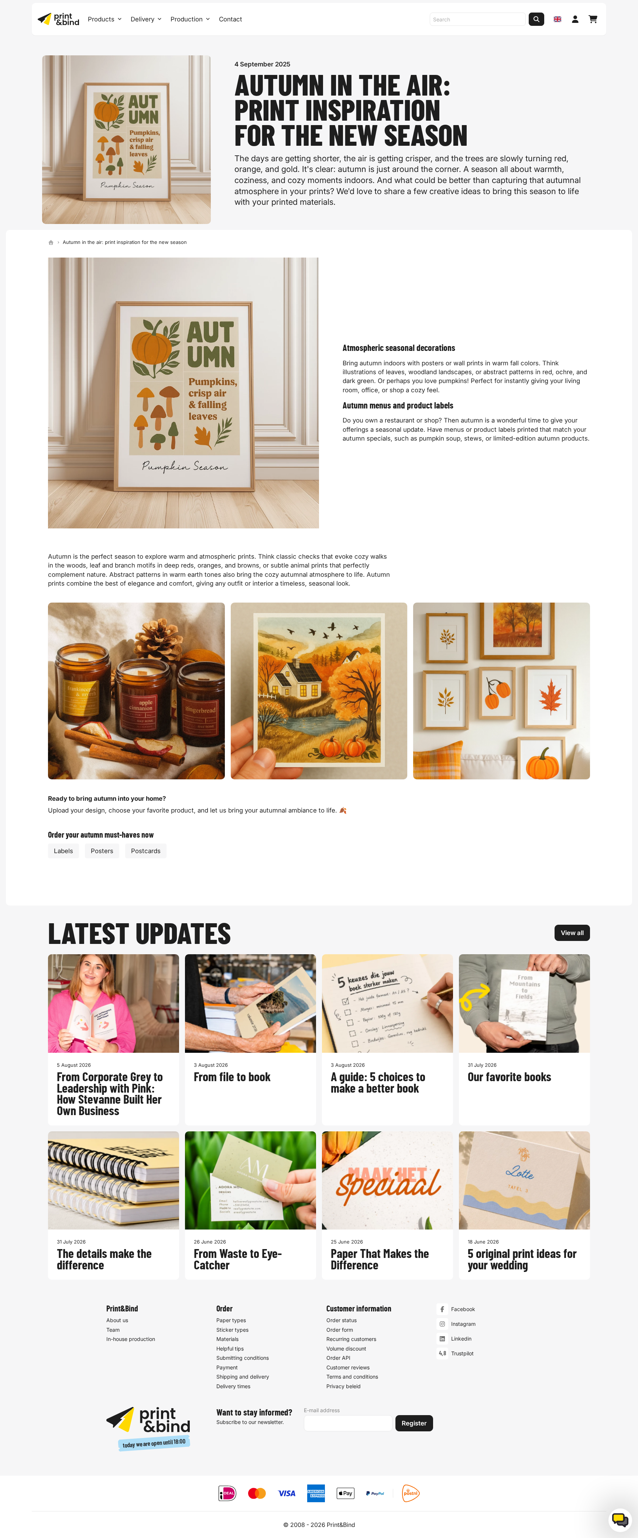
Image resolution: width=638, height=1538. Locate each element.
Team (113, 1330)
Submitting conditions (242, 1358)
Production (187, 19)
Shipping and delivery (242, 1376)
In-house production (130, 1339)
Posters (102, 851)
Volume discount (346, 1348)
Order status (341, 1320)
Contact (230, 19)
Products (101, 19)
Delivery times (233, 1386)
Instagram (463, 1324)
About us (117, 1320)
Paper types (231, 1320)
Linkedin (461, 1338)
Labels (63, 851)
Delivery (142, 19)
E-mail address (322, 1410)
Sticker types (232, 1330)
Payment (227, 1367)
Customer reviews (348, 1367)
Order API (338, 1358)
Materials (227, 1339)
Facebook (463, 1309)
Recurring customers (351, 1339)
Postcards (146, 851)
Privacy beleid (343, 1386)
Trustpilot (462, 1353)
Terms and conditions (352, 1376)
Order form (339, 1330)
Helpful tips (230, 1348)
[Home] (51, 242)
